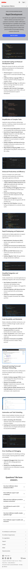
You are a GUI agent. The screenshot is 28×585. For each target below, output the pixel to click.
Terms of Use (4, 562)
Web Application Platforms (8, 6)
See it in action (14, 35)
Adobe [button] (3, 547)
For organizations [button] (6, 538)
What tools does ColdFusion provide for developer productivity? (13, 500)
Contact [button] (4, 544)
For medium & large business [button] (8, 535)
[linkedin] (10, 558)
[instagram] (5, 558)
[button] (19, 2)
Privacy (20, 560)
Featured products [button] (6, 551)
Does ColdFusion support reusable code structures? (13, 520)
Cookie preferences (11, 562)
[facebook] (3, 558)
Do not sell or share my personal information (10, 564)
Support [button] (4, 541)
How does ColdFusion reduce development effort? (10, 486)
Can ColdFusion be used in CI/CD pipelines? (11, 507)
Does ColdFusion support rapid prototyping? (11, 493)
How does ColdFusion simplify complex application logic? (13, 513)
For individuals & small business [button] (9, 531)
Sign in (23, 2)
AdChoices (5, 566)
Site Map (20, 564)
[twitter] (8, 558)
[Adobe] (4, 2)
